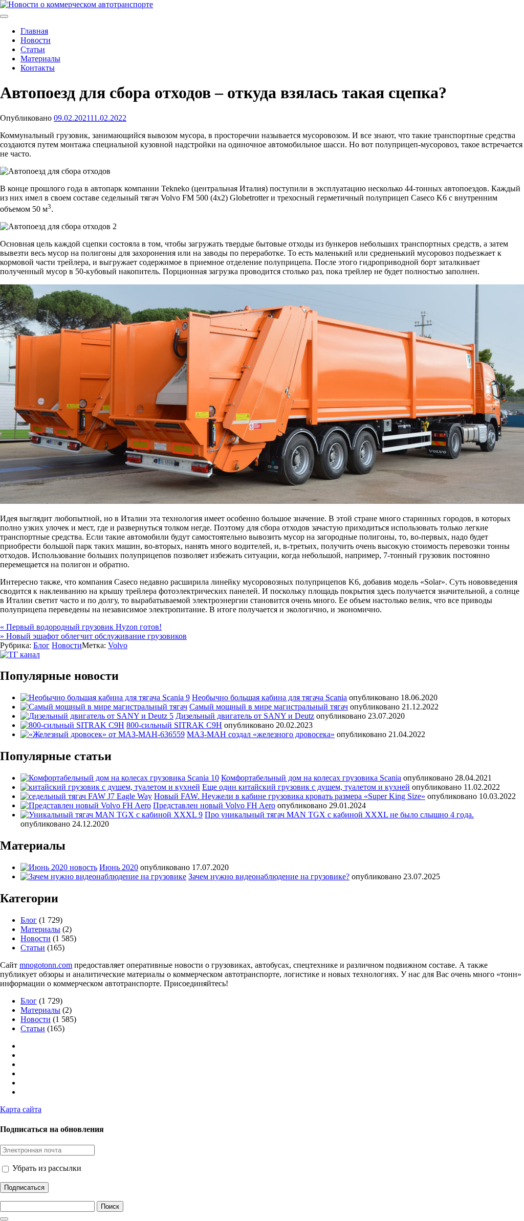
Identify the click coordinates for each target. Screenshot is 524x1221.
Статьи (32, 49)
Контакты (37, 67)
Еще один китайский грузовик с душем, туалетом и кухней (306, 787)
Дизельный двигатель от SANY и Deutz (245, 716)
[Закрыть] (4, 1218)
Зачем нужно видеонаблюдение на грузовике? (269, 876)
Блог (41, 645)
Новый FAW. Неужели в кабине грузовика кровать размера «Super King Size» (289, 796)
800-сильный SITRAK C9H (174, 725)
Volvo (117, 645)
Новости (35, 40)
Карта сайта (20, 1109)
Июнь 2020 (118, 867)
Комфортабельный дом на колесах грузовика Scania (311, 777)
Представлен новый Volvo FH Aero (214, 805)
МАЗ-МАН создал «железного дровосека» (261, 734)
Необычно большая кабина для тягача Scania (269, 697)
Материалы (40, 58)
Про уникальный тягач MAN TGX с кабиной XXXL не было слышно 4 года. (339, 814)
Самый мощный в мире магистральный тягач (268, 706)
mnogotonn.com (45, 965)
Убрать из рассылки (45, 1168)
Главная (34, 31)
